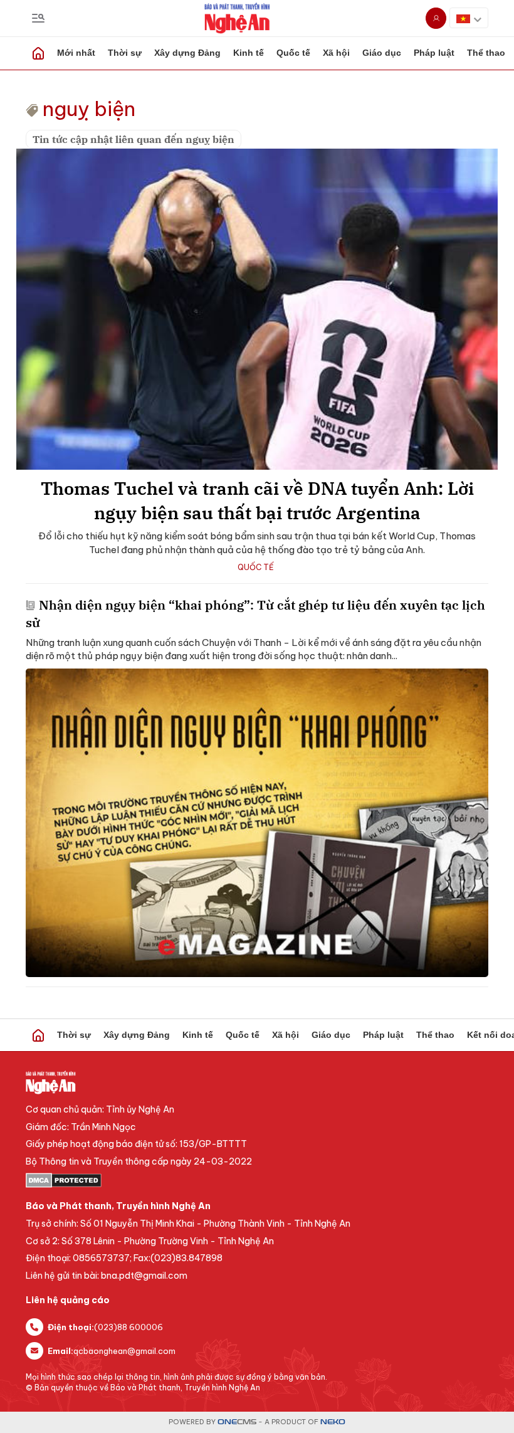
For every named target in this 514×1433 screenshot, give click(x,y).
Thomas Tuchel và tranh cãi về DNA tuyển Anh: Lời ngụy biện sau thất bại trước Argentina (257, 500)
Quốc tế (293, 53)
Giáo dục (381, 53)
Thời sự (125, 53)
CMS (237, 1422)
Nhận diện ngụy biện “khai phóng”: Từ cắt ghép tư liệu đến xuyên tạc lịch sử (255, 613)
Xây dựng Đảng (187, 53)
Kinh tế (248, 53)
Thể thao (435, 1035)
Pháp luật (434, 53)
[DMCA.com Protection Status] (257, 1180)
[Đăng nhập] (436, 18)
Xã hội (336, 53)
